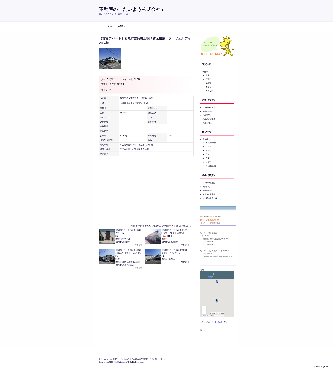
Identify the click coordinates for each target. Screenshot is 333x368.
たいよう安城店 (217, 322)
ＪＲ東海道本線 (209, 107)
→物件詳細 (138, 245)
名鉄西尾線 (207, 111)
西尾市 (208, 87)
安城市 (208, 83)
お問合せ (121, 26)
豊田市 (208, 150)
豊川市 (208, 75)
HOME (110, 26)
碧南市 (208, 79)
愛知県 (205, 72)
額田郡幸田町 (211, 166)
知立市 (208, 162)
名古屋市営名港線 (210, 198)
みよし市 (209, 91)
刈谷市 (208, 147)
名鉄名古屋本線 (209, 119)
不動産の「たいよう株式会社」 (132, 9)
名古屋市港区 (211, 143)
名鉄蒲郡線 (207, 115)
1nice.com (122, 362)
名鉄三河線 (207, 123)
